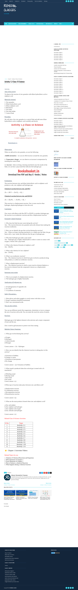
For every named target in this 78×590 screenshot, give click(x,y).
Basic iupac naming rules (59, 191)
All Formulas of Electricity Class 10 (61, 104)
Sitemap (45, 1)
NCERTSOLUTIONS (12, 23)
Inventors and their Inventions (60, 68)
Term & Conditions (38, 1)
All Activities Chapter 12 (58, 93)
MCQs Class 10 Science (58, 102)
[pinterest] (71, 1)
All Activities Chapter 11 (58, 91)
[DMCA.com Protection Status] (55, 552)
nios (55, 247)
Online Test (31, 23)
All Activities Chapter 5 (58, 59)
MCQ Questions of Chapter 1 (15, 459)
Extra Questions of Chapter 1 (14, 461)
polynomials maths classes (10, 579)
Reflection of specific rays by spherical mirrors (63, 128)
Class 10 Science (57, 199)
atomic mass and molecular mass (11, 578)
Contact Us (17, 1)
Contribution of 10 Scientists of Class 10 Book (63, 101)
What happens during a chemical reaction (18, 464)
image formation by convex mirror (61, 130)
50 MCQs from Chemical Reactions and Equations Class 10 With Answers (21, 498)
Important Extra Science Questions (61, 204)
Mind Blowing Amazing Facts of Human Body (63, 73)
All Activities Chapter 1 (58, 52)
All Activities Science (58, 202)
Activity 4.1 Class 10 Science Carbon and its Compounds (33, 498)
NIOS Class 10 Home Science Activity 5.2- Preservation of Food (66, 232)
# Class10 (9, 472)
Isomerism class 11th (58, 186)
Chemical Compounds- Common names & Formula (62, 71)
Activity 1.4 (21, 432)
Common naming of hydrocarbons (61, 188)
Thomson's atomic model (10, 574)
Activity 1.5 (21, 434)
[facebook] (66, 1)
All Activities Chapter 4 (58, 57)
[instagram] (68, 1)
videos (61, 247)
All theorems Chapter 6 (9, 571)
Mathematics (49, 23)
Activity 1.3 (21, 429)
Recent (59, 207)
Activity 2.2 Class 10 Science (61, 177)
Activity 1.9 (21, 442)
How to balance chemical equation (61, 106)
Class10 (9, 79)
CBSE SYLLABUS (57, 111)
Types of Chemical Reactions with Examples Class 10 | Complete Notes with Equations (9, 498)
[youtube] (73, 1)
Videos (55, 23)
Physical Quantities (57, 67)
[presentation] (14, 192)
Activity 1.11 (21, 446)
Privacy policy (30, 1)
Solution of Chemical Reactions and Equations (20, 458)
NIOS (60, 23)
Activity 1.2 (21, 427)
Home (6, 1)
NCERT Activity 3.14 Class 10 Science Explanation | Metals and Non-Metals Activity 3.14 (45, 498)
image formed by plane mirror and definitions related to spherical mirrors (63, 126)
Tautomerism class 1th (58, 184)
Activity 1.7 (21, 438)
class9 (62, 245)
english (68, 245)
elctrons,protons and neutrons (11, 576)
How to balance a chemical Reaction (17, 463)
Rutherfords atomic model (10, 572)
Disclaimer (23, 1)
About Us (11, 1)
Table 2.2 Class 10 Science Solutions (63, 168)
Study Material (39, 23)
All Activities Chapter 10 (58, 89)
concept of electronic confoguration (61, 190)
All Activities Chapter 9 (58, 87)
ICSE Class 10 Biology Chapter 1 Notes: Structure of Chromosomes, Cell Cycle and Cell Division (66, 211)
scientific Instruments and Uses (60, 65)
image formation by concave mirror (61, 132)
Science (6, 565)
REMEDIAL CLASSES (10, 8)
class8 (56, 245)
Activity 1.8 (21, 440)
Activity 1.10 (21, 444)
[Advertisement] (52, 12)
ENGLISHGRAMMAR (22, 23)
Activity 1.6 (21, 436)
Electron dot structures (9, 560)
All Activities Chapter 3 (58, 56)
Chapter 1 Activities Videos (17, 450)
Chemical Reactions (58, 115)
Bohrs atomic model (58, 193)
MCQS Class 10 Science (58, 200)
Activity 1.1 (21, 425)
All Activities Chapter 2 (58, 54)
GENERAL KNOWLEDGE (58, 113)
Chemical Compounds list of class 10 (61, 99)
